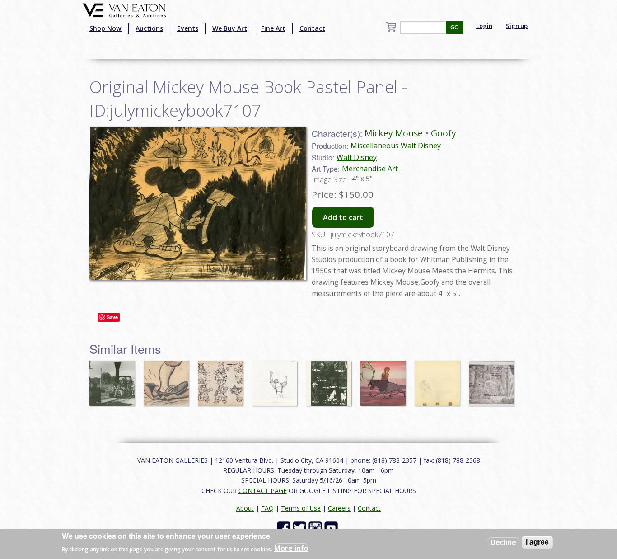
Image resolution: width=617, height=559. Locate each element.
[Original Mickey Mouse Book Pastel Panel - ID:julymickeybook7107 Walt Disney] (197, 202)
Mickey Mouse (394, 133)
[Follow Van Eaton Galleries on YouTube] (332, 527)
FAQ (267, 508)
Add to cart (343, 217)
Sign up (517, 26)
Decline (503, 542)
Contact (312, 28)
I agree (537, 542)
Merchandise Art (370, 169)
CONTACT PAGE (262, 490)
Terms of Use (301, 508)
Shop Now (105, 28)
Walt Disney (357, 157)
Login (484, 26)
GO (454, 27)
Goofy (443, 133)
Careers (339, 508)
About (245, 508)
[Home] (124, 9)
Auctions (149, 28)
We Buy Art (229, 28)
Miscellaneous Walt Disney (396, 145)
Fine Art (273, 28)
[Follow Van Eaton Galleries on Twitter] (300, 527)
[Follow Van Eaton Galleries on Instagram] (316, 527)
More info (291, 548)
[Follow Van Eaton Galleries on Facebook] (285, 527)
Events (187, 28)
